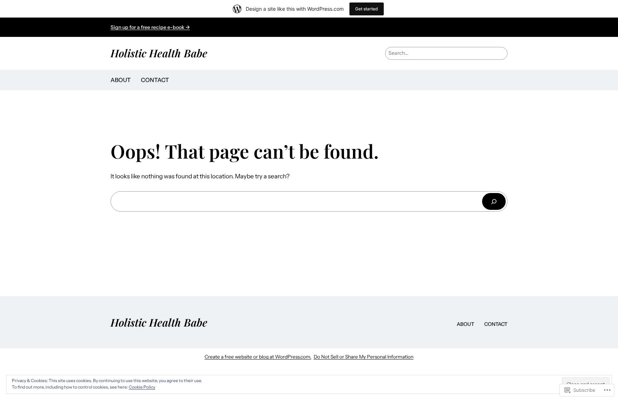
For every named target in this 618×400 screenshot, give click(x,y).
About (121, 79)
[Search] (494, 201)
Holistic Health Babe (159, 53)
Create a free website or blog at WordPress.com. (258, 357)
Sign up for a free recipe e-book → (150, 27)
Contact (155, 79)
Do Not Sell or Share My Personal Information (363, 357)
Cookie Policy (142, 387)
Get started (366, 8)
